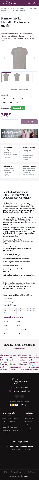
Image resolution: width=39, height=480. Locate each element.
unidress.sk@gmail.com (21, 391)
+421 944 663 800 (20, 388)
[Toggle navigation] (3, 3)
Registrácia (29, 421)
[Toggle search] (29, 3)
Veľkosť (4, 95)
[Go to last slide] (4, 57)
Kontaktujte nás (29, 428)
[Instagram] (22, 396)
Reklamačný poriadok (10, 427)
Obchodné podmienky (10, 418)
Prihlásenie (29, 418)
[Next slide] (34, 57)
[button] (6, 77)
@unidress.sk (19, 348)
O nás (29, 425)
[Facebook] (17, 396)
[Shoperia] (25, 476)
